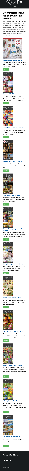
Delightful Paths (14, 2)
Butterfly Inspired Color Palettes (12, 401)
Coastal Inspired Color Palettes (11, 436)
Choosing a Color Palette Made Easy (13, 60)
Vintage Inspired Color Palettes (12, 297)
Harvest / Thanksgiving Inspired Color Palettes (13, 229)
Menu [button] (15, 6)
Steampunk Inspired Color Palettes (12, 161)
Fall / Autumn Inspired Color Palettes (13, 331)
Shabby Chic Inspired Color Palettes (13, 264)
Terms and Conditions (10, 455)
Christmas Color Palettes (10, 94)
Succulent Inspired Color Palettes (12, 365)
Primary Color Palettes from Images (13, 127)
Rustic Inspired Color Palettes (11, 195)
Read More (6, 69)
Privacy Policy (7, 460)
